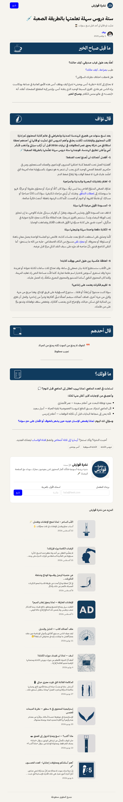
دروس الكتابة (106, 447)
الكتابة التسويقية (90, 447)
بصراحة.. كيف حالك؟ (96, 70)
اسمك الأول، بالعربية (51, 487)
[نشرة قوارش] (110, 5)
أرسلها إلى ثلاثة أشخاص (66, 440)
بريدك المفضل (102, 487)
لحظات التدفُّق (86, 193)
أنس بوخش (74, 447)
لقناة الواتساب (39, 440)
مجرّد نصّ (79, 241)
